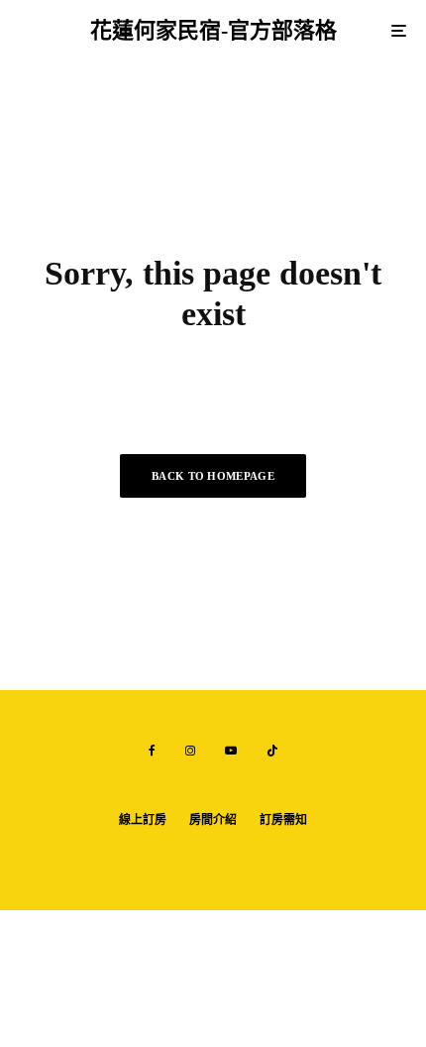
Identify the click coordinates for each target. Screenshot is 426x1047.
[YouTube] (231, 750)
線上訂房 (142, 820)
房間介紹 (213, 820)
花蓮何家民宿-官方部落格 (213, 31)
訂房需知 (283, 820)
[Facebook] (152, 750)
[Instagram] (190, 750)
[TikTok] (272, 750)
